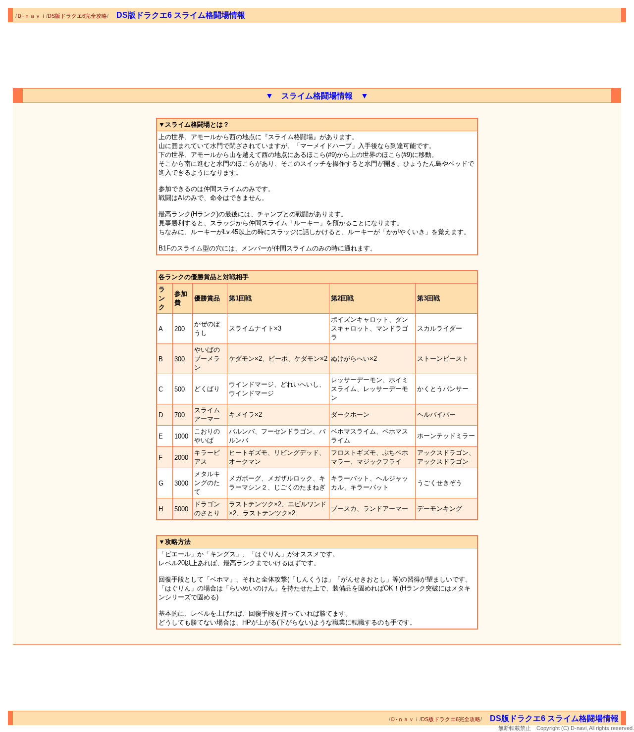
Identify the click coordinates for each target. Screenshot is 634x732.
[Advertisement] (317, 52)
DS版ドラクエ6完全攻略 (77, 16)
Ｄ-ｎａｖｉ (31, 16)
